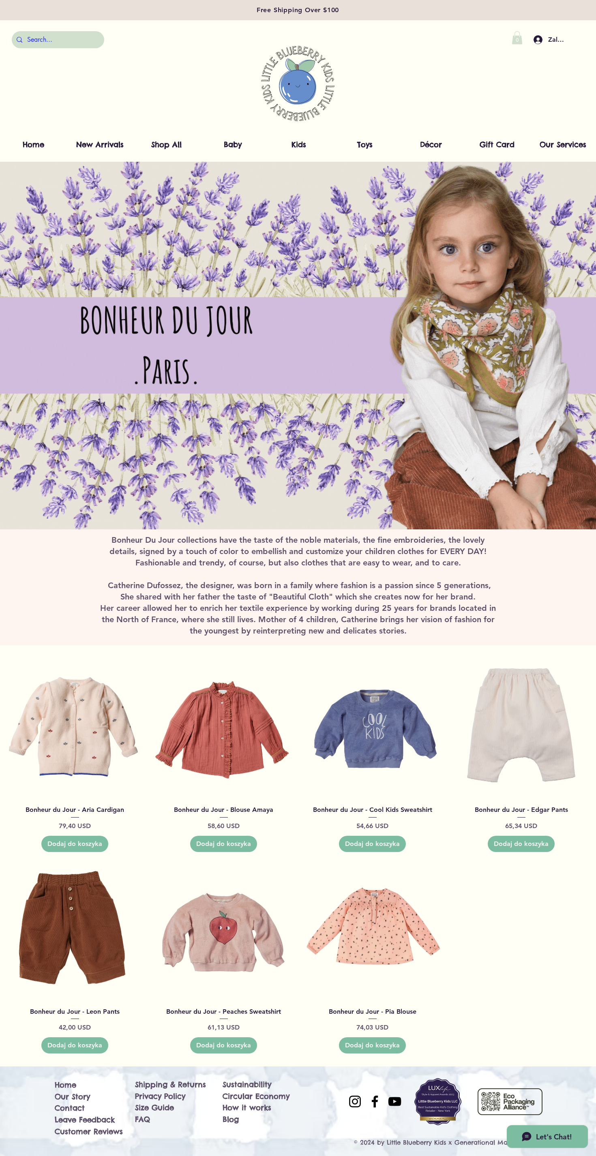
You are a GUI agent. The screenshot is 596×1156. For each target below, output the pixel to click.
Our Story (72, 1096)
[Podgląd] (74, 728)
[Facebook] (375, 1101)
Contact (70, 1108)
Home (65, 1085)
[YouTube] (395, 1101)
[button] (517, 37)
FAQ (142, 1119)
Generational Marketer (490, 1142)
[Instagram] (355, 1101)
